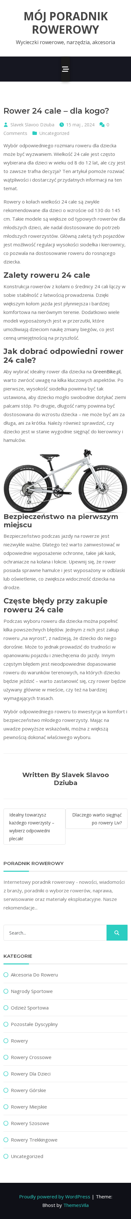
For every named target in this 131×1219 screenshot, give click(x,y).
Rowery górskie (28, 1090)
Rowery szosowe (30, 1123)
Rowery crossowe (31, 1057)
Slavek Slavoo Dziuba (32, 125)
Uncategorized (54, 133)
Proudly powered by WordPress (54, 1196)
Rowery (19, 1040)
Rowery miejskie (29, 1106)
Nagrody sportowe (32, 991)
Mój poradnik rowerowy (66, 23)
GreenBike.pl (107, 371)
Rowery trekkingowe (34, 1139)
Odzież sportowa (30, 1007)
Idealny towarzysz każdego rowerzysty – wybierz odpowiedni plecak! (31, 827)
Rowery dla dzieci (31, 1073)
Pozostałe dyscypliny (34, 1024)
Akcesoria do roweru (34, 974)
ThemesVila (76, 1205)
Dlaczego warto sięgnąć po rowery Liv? (97, 819)
